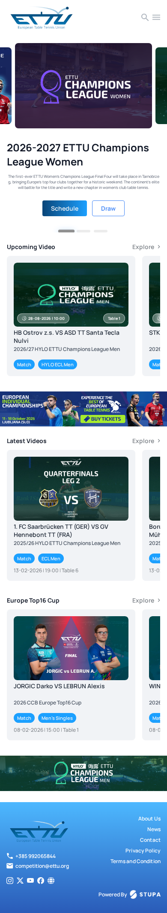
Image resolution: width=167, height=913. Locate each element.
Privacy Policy (143, 850)
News (154, 829)
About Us (149, 818)
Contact (150, 839)
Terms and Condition (135, 861)
